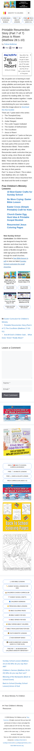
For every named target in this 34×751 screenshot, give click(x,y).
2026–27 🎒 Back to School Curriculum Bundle (17, 466)
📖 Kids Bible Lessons (17, 581)
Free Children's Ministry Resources (13, 707)
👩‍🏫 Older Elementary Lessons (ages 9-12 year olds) (17, 643)
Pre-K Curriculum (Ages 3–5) (17, 480)
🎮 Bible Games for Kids (17, 615)
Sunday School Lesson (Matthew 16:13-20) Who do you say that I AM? (16, 663)
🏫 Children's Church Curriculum (17, 592)
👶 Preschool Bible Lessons (17, 606)
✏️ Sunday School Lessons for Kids (17, 587)
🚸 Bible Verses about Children (17, 624)
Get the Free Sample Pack (10, 287)
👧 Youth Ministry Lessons (17, 633)
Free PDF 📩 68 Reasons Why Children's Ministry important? (17, 649)
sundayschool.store (20, 740)
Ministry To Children (15, 13)
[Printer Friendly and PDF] (12, 49)
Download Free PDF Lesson (10, 307)
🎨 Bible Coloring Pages (17, 610)
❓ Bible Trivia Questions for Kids (17, 628)
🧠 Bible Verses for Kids (17, 619)
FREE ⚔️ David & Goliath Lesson (17, 476)
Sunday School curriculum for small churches (15, 264)
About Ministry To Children (15, 696)
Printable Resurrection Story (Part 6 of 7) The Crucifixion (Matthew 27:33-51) (17, 328)
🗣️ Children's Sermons (17, 601)
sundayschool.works (9, 743)
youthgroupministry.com (23, 743)
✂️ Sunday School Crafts (17, 597)
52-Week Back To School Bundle (5, 20)
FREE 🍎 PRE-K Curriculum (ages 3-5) (28, 20)
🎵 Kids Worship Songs (17, 637)
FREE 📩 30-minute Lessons (17, 20)
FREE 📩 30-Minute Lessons (17, 471)
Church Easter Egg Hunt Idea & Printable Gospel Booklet (18, 217)
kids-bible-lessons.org (17, 745)
